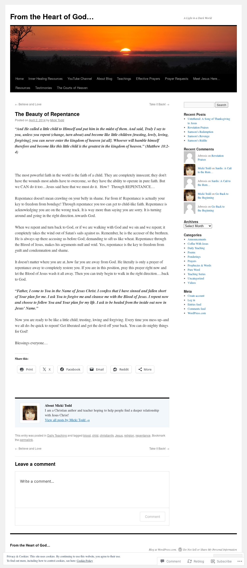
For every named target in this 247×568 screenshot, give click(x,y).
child (95, 435)
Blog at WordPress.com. (163, 549)
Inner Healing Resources (45, 78)
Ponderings (194, 256)
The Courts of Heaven (72, 87)
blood (87, 435)
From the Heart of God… (52, 16)
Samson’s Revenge (198, 136)
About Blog (104, 78)
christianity (107, 435)
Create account (196, 296)
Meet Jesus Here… (206, 78)
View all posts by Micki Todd (67, 420)
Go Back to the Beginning (213, 196)
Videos (192, 282)
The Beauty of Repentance (47, 113)
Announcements (197, 239)
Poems (191, 252)
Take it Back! (159, 104)
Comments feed (197, 309)
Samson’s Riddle (197, 140)
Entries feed (194, 304)
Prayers (192, 261)
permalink (26, 440)
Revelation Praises (198, 127)
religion (129, 435)
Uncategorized (196, 278)
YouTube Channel (80, 78)
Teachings (124, 78)
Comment (152, 516)
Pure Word (194, 269)
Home (19, 78)
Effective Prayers (148, 78)
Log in (191, 300)
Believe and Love (28, 104)
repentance (143, 435)
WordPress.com (197, 313)
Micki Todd (57, 120)
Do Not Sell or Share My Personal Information (210, 549)
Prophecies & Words (199, 265)
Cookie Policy (85, 560)
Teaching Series (197, 274)
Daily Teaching (57, 435)
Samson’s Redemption (200, 132)
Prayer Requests (176, 78)
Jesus (119, 435)
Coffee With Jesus (198, 243)
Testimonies (43, 87)
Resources (22, 87)
